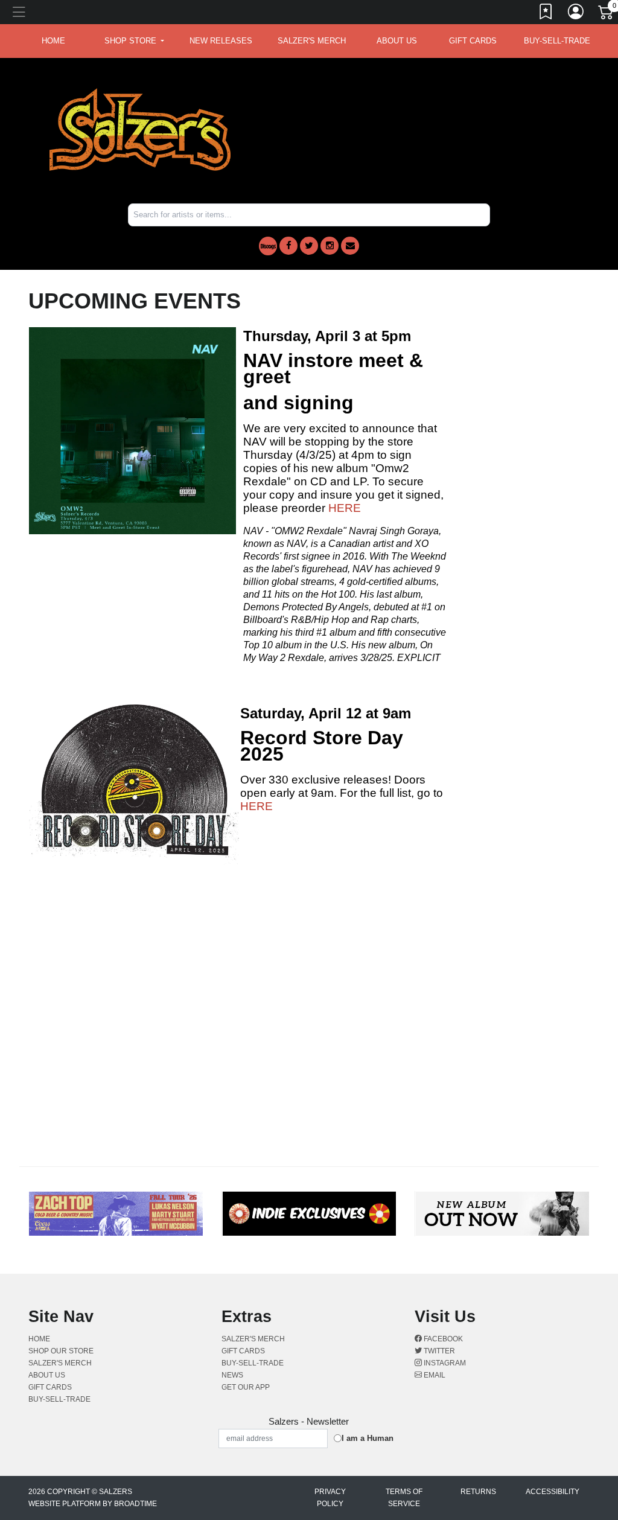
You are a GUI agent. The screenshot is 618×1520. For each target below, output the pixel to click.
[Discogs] (268, 246)
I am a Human (367, 1438)
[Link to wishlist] (546, 14)
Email (433, 1375)
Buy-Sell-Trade (557, 40)
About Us (397, 40)
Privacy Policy (330, 1497)
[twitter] (309, 245)
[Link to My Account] (576, 14)
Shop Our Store (61, 1351)
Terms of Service (404, 1497)
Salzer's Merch (312, 40)
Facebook (442, 1339)
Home (39, 1339)
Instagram (444, 1363)
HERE (344, 508)
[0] (606, 14)
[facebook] (288, 245)
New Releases (221, 40)
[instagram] (329, 245)
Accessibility (552, 1491)
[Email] (350, 245)
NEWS (232, 1375)
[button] (134, 41)
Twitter (438, 1351)
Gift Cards (473, 40)
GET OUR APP (245, 1387)
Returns (478, 1491)
